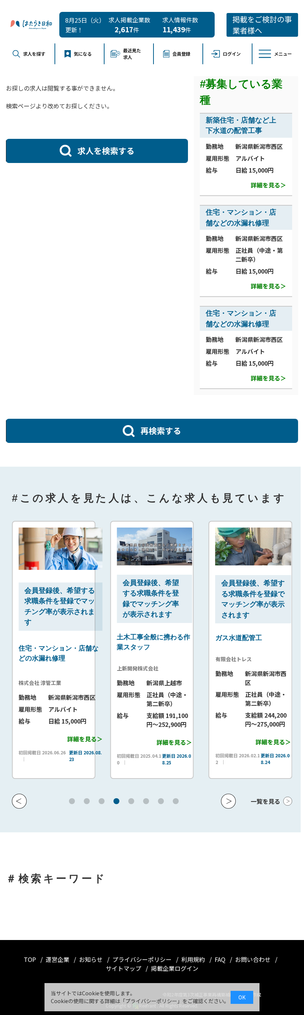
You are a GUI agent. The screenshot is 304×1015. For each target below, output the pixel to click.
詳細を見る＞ (268, 184)
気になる (83, 53)
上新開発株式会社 (115, 668)
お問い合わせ (253, 959)
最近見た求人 (132, 54)
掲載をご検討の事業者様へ (262, 25)
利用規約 (193, 959)
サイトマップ (124, 968)
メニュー (283, 53)
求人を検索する (106, 150)
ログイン (232, 53)
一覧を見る (265, 801)
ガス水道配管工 (215, 638)
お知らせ (91, 959)
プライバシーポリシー (142, 959)
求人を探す (34, 53)
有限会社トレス (210, 659)
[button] (19, 801)
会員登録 (181, 53)
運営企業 (58, 959)
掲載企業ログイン (174, 968)
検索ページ (21, 105)
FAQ (221, 959)
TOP (30, 959)
